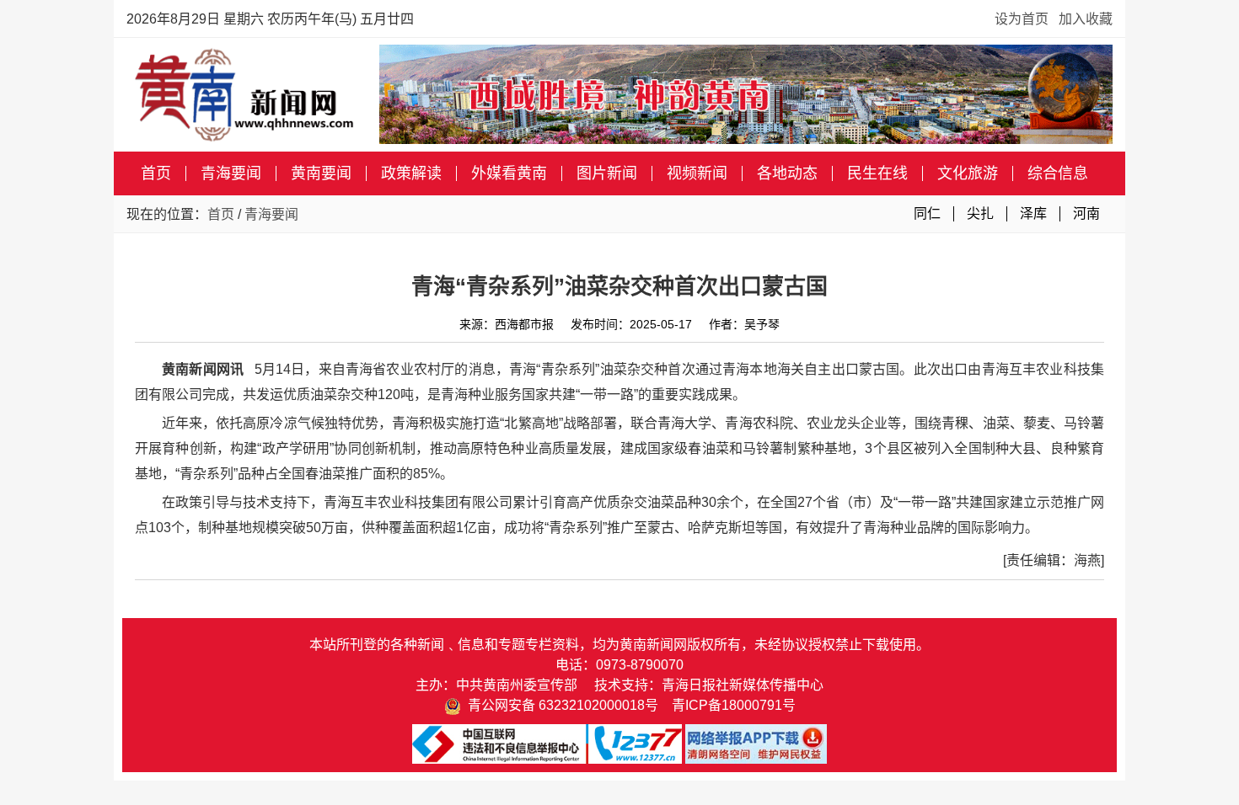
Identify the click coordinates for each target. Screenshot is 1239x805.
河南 (1086, 213)
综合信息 (1057, 173)
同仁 (927, 213)
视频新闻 (697, 173)
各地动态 (787, 173)
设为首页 (1022, 19)
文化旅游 (967, 173)
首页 (156, 173)
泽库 (1033, 213)
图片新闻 (607, 173)
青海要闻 (231, 173)
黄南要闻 (321, 173)
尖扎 (980, 213)
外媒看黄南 (509, 173)
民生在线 (877, 173)
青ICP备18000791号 (734, 705)
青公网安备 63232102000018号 (559, 705)
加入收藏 (1086, 19)
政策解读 (411, 173)
